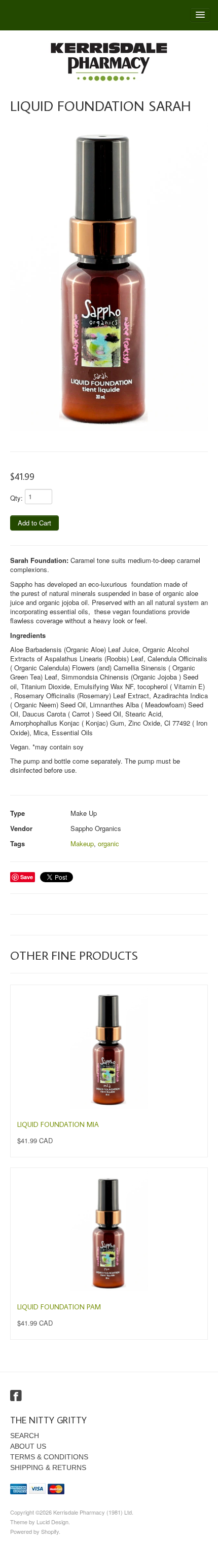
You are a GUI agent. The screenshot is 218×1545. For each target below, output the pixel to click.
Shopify (50, 1531)
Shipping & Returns (48, 1467)
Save (26, 877)
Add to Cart (34, 522)
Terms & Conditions (49, 1457)
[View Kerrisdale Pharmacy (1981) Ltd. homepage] (109, 62)
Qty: (16, 498)
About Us (28, 1446)
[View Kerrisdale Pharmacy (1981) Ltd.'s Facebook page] (16, 1396)
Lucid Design (52, 1522)
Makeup (82, 843)
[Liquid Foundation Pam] (109, 1230)
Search (24, 1435)
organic (108, 843)
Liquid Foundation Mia (58, 1124)
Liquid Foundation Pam (59, 1306)
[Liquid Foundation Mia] (109, 1047)
